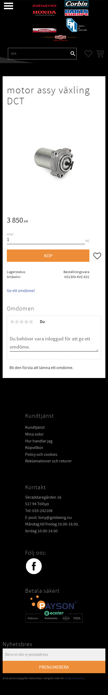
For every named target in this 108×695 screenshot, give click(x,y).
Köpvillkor (34, 447)
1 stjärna (12, 321)
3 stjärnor (21, 321)
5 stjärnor (31, 321)
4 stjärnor (26, 321)
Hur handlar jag (38, 441)
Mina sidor (34, 434)
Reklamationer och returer (48, 461)
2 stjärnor (16, 321)
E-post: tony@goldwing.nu (48, 517)
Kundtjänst (35, 427)
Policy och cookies (41, 454)
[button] (4, 6)
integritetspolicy (74, 678)
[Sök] (72, 53)
